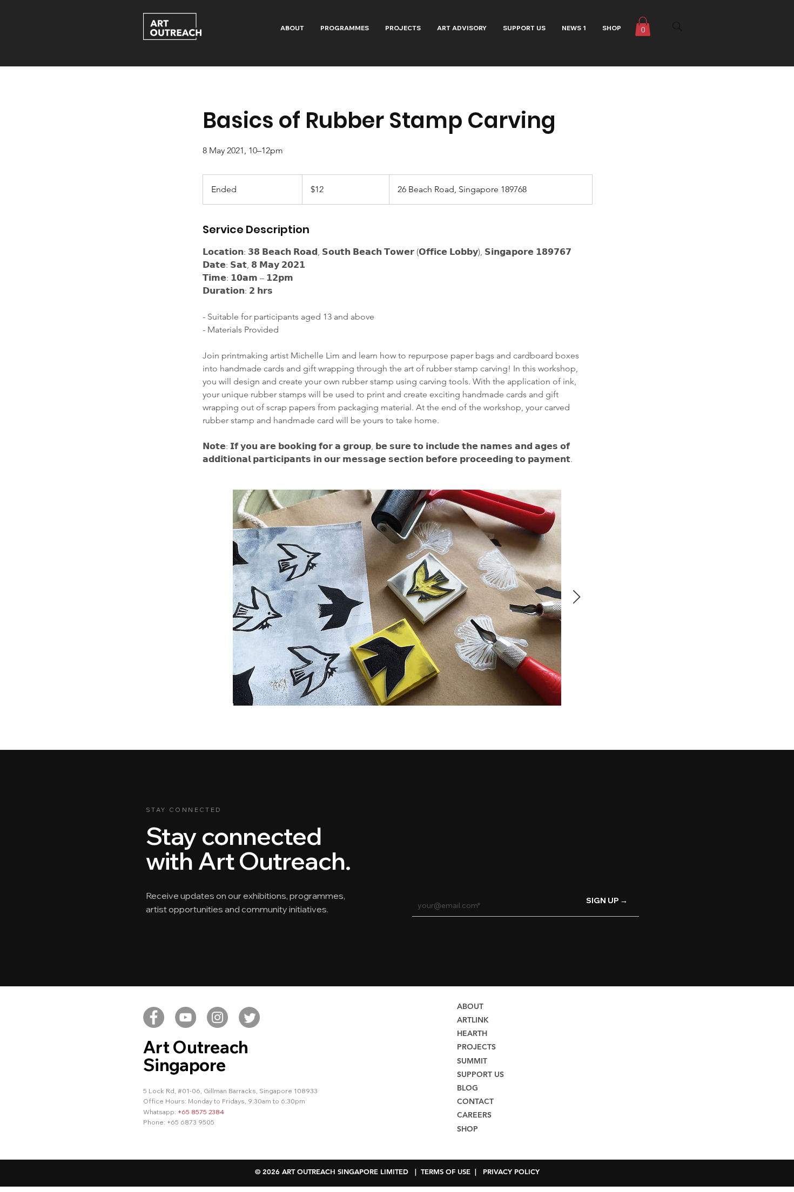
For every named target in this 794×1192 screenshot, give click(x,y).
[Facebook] (153, 1017)
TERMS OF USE (445, 1171)
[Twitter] (249, 1017)
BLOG (467, 1088)
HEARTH (472, 1033)
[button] (344, 28)
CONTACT (475, 1101)
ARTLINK (473, 1020)
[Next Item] (576, 597)
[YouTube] (185, 1017)
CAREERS (474, 1115)
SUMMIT (472, 1061)
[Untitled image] (397, 598)
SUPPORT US (480, 1074)
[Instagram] (217, 1017)
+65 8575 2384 (201, 1112)
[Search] (677, 26)
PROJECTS (476, 1047)
